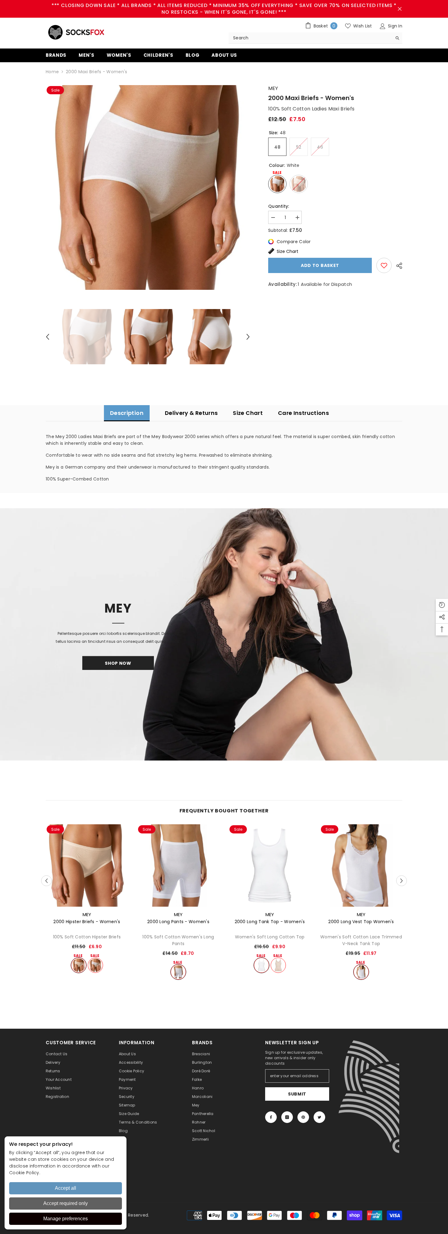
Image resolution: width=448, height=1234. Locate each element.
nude (78, 965)
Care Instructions (303, 413)
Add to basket (320, 265)
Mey (273, 88)
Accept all (65, 1188)
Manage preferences (65, 1218)
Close (399, 9)
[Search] (315, 38)
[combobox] (310, 37)
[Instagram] (287, 1117)
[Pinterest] (303, 1117)
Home (52, 72)
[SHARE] (397, 265)
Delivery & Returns (191, 413)
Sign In (394, 26)
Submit (297, 1094)
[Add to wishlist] (384, 265)
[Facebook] (271, 1117)
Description (127, 413)
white (95, 965)
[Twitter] (319, 1117)
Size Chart (287, 251)
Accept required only (65, 1203)
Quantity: (278, 206)
